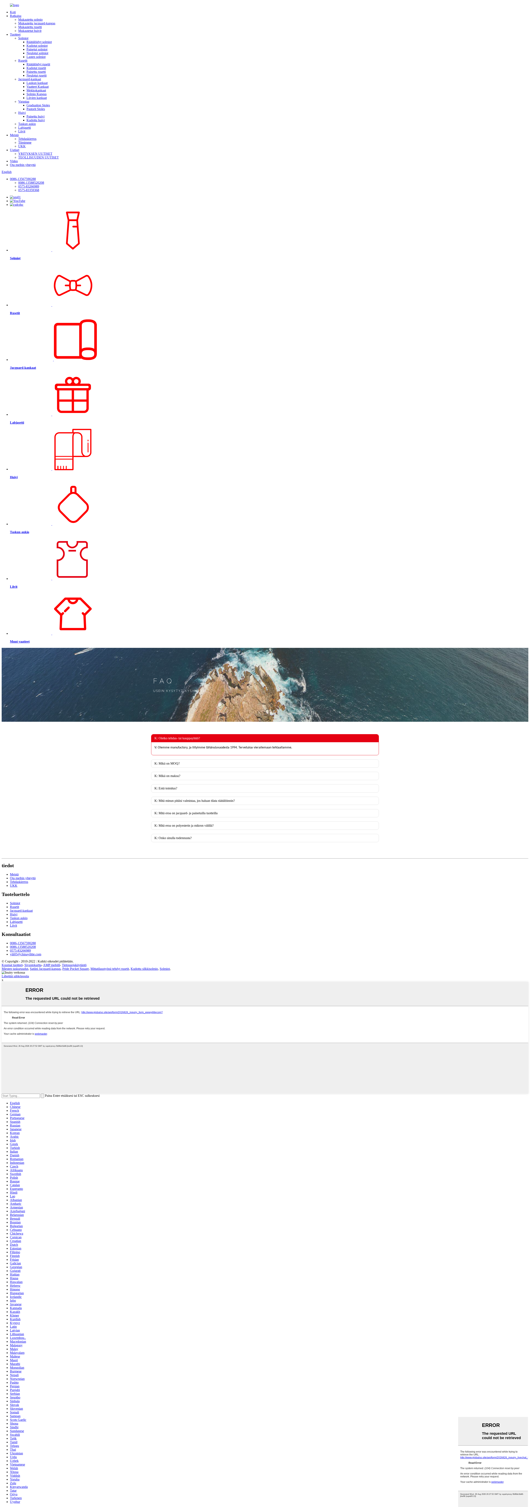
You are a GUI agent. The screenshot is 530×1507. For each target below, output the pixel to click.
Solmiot (23, 38)
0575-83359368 (28, 190)
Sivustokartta (32, 965)
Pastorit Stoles (35, 109)
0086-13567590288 (23, 179)
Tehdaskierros (27, 139)
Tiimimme (24, 142)
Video (14, 161)
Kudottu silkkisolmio (144, 969)
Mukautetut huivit (29, 30)
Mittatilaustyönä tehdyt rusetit (109, 969)
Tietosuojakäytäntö (74, 965)
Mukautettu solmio (30, 19)
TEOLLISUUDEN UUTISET (38, 157)
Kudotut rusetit (36, 68)
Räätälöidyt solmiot (39, 42)
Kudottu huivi (35, 120)
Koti (13, 12)
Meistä (14, 135)
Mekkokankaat (36, 90)
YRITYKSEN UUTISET (35, 153)
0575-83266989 (28, 186)
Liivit (21, 131)
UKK (22, 146)
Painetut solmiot (36, 49)
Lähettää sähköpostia (15, 976)
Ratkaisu (15, 16)
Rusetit (22, 60)
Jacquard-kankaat (29, 79)
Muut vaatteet (20, 641)
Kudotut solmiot (37, 45)
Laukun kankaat (37, 83)
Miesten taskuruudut (15, 969)
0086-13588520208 (31, 182)
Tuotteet (15, 34)
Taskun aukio (27, 124)
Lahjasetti (24, 127)
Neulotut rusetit (36, 75)
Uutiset (14, 150)
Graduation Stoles (38, 105)
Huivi (22, 112)
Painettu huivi (35, 116)
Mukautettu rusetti (30, 27)
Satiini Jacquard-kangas (45, 969)
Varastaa (23, 101)
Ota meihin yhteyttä (23, 165)
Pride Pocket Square (75, 969)
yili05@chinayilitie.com (25, 954)
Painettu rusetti (36, 71)
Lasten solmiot (36, 57)
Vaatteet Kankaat (37, 86)
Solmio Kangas (36, 94)
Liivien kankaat (36, 98)
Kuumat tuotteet (12, 965)
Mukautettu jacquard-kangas (36, 23)
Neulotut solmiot (37, 53)
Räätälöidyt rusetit (38, 64)
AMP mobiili (51, 965)
